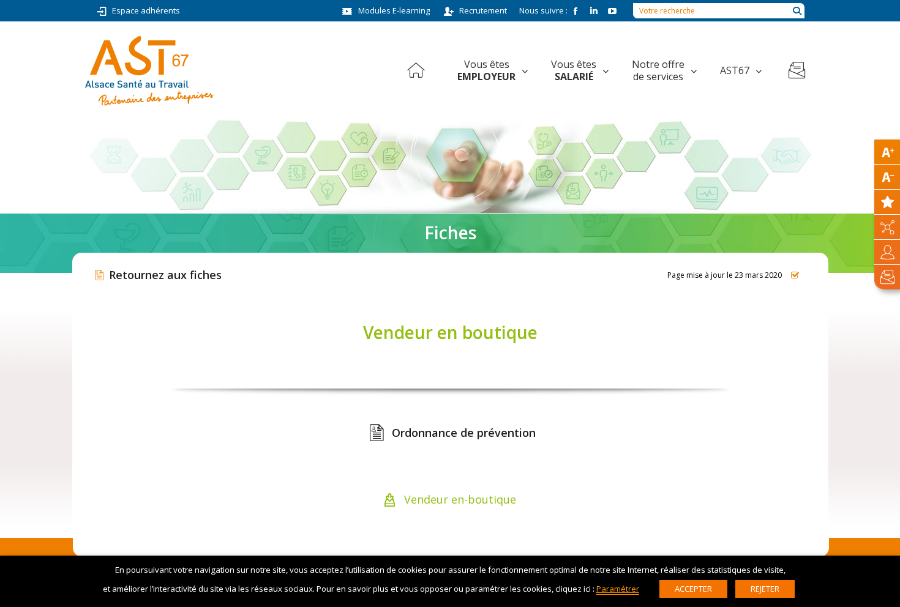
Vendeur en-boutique (458, 499)
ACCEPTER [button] (693, 588)
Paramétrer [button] (617, 588)
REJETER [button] (765, 588)
